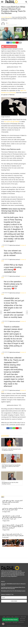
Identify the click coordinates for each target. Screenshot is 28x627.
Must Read (8, 17)
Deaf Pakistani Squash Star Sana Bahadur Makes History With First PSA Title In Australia (13, 588)
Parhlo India (23, 616)
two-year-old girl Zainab (11, 121)
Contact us (17, 616)
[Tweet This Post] (11, 42)
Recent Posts (5, 436)
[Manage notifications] (3, 624)
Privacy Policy (8, 622)
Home (2, 17)
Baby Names (22, 618)
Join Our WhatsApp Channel (10, 619)
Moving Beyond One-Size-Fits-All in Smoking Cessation (13, 590)
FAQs (12, 616)
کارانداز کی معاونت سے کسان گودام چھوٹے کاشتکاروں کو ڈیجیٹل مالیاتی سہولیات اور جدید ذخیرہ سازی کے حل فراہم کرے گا (12, 517)
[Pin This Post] (17, 42)
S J (8, 23)
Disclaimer (15, 622)
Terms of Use (22, 620)
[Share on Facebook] (7, 42)
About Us (8, 616)
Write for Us (21, 622)
